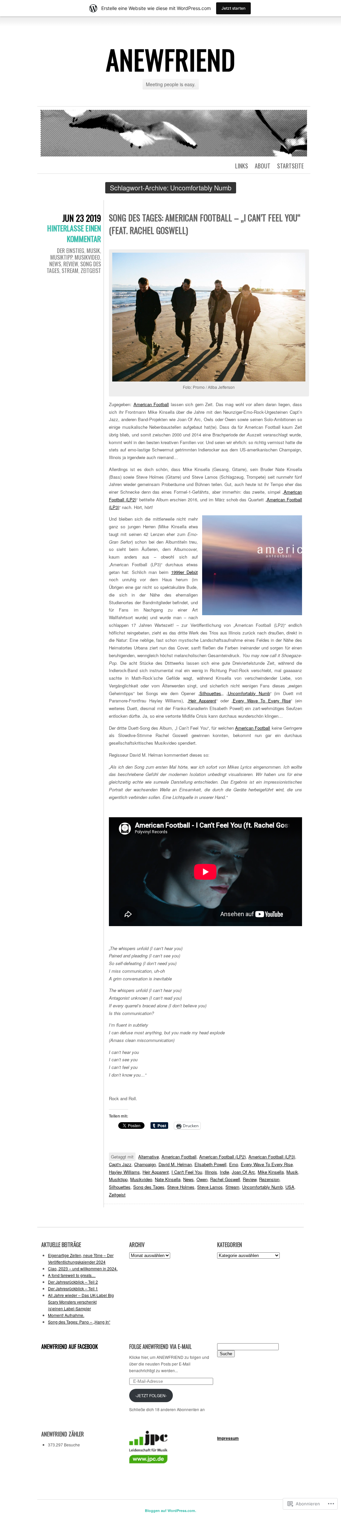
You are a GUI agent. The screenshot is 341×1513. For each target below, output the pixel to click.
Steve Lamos (210, 1187)
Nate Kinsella (167, 1179)
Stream (70, 271)
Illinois (211, 1172)
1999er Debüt (184, 572)
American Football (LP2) (222, 1156)
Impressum (228, 1438)
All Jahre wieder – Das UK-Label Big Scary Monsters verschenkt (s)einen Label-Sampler (81, 1301)
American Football (151, 404)
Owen (201, 1179)
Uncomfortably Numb (249, 693)
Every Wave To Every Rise (262, 700)
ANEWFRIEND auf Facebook (69, 1347)
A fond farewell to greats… (72, 1275)
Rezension (269, 1179)
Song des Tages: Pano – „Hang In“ (79, 1322)
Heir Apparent (202, 700)
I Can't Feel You (186, 1172)
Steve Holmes (180, 1187)
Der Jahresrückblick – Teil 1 (73, 1288)
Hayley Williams (124, 1172)
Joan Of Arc (243, 1172)
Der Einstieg (70, 251)
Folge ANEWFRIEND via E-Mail (160, 1347)
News (55, 264)
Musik (93, 251)
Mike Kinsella (271, 1172)
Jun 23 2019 (81, 218)
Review (70, 264)
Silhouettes (210, 693)
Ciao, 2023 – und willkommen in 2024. (83, 1268)
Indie (224, 1172)
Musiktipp (61, 257)
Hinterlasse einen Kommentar (74, 233)
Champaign (145, 1164)
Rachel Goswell (225, 1179)
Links (241, 165)
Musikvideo (87, 257)
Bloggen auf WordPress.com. (170, 1510)
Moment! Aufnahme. (66, 1315)
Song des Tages (149, 1187)
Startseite (290, 165)
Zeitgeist (91, 271)
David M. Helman (175, 1164)
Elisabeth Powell (210, 1164)
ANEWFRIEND (170, 59)
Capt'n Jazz (120, 1164)
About (262, 165)
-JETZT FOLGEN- (151, 1395)
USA (289, 1187)
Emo (233, 1164)
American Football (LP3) (271, 1156)
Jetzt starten (233, 8)
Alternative (148, 1156)
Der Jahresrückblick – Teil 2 (73, 1282)
